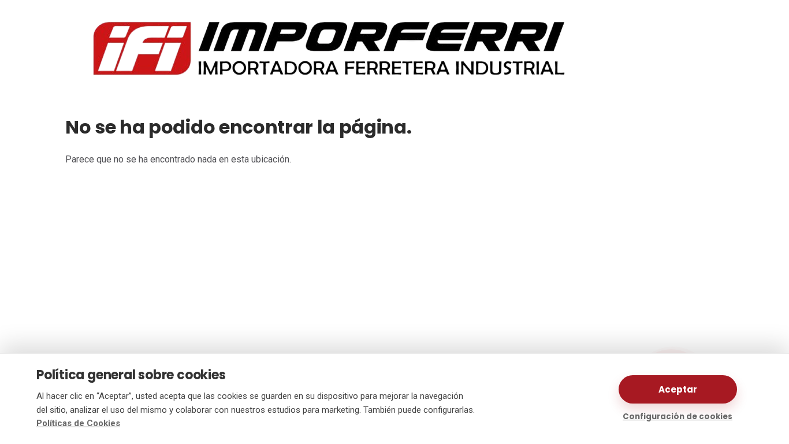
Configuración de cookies (677, 416)
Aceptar (677, 389)
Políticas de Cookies (78, 423)
